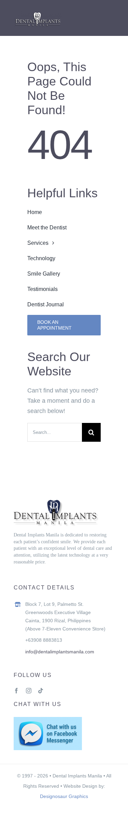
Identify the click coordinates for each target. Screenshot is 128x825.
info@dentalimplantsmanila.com (59, 651)
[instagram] (28, 690)
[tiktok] (40, 690)
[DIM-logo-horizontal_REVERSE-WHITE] (38, 13)
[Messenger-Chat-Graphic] (48, 720)
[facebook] (16, 690)
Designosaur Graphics (64, 796)
